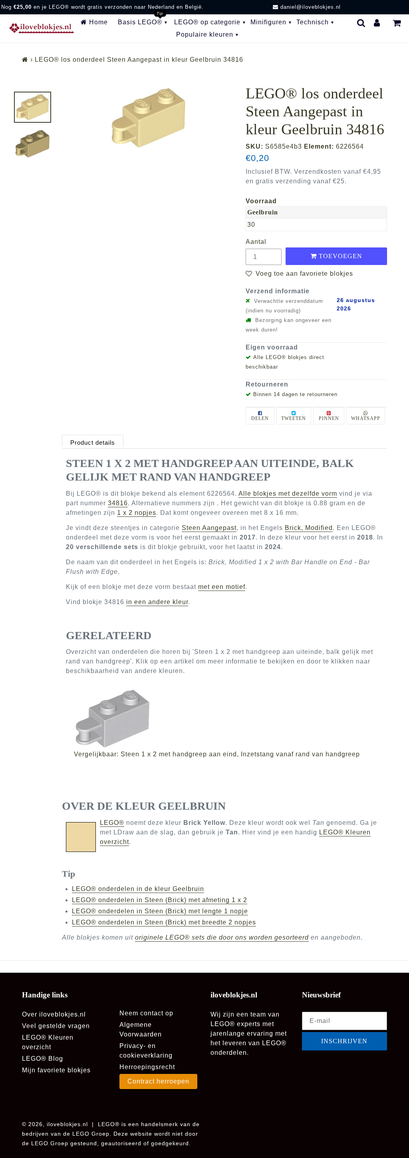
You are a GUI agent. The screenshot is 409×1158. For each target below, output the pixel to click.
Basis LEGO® (140, 22)
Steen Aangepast (209, 527)
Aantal (256, 241)
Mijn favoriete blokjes (56, 1070)
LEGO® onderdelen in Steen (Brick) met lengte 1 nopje (160, 911)
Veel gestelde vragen (56, 1026)
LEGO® (112, 822)
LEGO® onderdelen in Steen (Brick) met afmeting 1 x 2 (159, 900)
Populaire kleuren (204, 34)
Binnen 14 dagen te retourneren (295, 394)
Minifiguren (268, 22)
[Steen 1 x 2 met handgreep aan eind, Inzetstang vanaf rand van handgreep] (228, 719)
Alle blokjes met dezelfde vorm (287, 493)
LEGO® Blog (42, 1058)
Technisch (312, 22)
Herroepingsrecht (147, 1067)
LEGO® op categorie (207, 22)
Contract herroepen (158, 1081)
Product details (92, 442)
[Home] (25, 59)
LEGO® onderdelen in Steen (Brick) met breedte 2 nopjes (164, 922)
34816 (118, 503)
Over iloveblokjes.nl (54, 1014)
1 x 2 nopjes (136, 512)
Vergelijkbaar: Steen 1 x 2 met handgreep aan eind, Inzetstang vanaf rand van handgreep (217, 754)
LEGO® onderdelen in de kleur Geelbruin (138, 888)
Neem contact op (146, 1013)
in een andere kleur (157, 602)
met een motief (221, 586)
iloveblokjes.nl (67, 1124)
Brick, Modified (309, 527)
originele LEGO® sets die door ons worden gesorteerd (222, 937)
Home (97, 22)
